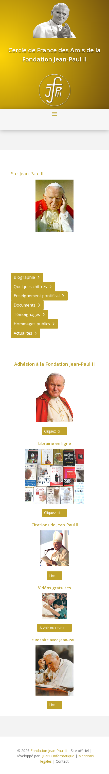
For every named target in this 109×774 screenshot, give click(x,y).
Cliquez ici (52, 431)
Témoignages (27, 314)
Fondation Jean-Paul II (48, 750)
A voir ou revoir (52, 627)
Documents (24, 305)
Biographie (24, 277)
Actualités (23, 333)
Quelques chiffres (30, 286)
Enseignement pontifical (37, 295)
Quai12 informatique (57, 756)
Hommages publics (32, 324)
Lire (52, 575)
